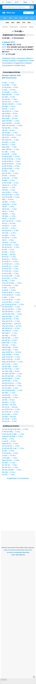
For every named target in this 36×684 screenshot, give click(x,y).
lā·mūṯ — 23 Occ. (9, 176)
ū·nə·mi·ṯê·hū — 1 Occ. (11, 300)
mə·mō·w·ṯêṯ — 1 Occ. (11, 197)
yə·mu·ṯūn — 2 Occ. (10, 414)
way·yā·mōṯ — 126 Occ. (11, 324)
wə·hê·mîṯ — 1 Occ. (10, 381)
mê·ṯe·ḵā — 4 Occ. (9, 204)
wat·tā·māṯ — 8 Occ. (10, 347)
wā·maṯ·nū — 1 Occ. (10, 331)
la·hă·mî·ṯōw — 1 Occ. (11, 168)
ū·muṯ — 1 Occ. (8, 297)
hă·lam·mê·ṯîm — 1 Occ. (12, 104)
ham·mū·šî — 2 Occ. (10, 444)
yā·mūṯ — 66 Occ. (9, 405)
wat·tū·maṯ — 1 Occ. (10, 350)
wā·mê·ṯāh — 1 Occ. (10, 338)
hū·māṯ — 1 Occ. (9, 142)
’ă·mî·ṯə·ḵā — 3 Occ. (10, 87)
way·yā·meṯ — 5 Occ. (10, 319)
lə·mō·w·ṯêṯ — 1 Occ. (10, 183)
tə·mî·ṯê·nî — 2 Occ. (10, 261)
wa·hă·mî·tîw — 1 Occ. (11, 307)
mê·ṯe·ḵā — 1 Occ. (9, 209)
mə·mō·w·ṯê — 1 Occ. (11, 195)
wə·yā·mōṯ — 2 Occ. (10, 398)
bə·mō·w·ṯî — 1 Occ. (10, 102)
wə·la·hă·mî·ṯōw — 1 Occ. (12, 390)
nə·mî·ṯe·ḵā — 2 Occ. (10, 245)
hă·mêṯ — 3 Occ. (9, 106)
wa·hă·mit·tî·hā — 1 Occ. (12, 314)
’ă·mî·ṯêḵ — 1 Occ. (9, 85)
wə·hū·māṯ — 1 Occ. (10, 388)
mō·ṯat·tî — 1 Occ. (9, 226)
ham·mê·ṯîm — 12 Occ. (11, 123)
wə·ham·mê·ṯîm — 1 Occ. (12, 374)
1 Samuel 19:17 (8, 42)
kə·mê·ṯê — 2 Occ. (9, 154)
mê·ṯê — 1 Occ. (8, 207)
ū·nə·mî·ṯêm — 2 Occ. (11, 302)
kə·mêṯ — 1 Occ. (9, 152)
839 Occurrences (9, 78)
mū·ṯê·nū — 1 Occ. (9, 238)
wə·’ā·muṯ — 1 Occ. (10, 364)
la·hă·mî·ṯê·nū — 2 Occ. (11, 164)
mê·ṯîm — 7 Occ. (9, 214)
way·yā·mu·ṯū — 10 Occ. (12, 326)
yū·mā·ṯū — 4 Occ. (9, 419)
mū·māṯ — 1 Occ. (9, 233)
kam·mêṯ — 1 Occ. (9, 147)
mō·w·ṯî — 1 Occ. (9, 228)
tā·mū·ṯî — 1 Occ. (9, 257)
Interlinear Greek (8, 58)
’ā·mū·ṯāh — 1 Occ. (10, 92)
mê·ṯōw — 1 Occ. (9, 216)
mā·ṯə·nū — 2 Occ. (9, 185)
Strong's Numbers (9, 61)
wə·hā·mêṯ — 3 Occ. (10, 366)
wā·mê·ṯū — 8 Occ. (10, 340)
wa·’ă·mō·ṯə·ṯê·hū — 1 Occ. (13, 304)
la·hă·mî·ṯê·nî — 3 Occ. (11, 161)
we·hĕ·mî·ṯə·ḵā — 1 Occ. (12, 386)
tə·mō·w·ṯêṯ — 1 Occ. (10, 273)
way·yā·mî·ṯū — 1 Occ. (11, 321)
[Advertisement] (18, 518)
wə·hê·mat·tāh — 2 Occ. (12, 376)
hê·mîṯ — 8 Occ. (8, 130)
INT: (3, 54)
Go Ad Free (3, 679)
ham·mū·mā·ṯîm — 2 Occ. (12, 125)
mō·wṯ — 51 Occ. (9, 223)
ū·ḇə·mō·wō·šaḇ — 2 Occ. (12, 436)
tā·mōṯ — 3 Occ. (8, 252)
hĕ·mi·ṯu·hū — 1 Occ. (10, 140)
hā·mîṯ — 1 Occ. (8, 109)
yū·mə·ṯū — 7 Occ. (9, 421)
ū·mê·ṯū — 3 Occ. (9, 290)
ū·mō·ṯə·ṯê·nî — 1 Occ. (11, 293)
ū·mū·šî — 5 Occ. (9, 441)
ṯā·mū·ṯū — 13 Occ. (10, 259)
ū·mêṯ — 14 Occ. (9, 288)
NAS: (4, 47)
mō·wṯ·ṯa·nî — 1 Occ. (10, 230)
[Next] (33, 310)
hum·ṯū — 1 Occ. (9, 145)
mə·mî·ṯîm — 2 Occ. (10, 192)
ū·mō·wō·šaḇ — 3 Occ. (11, 432)
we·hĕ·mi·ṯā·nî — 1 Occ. (12, 383)
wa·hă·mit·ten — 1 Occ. (11, 312)
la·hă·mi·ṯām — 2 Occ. (11, 156)
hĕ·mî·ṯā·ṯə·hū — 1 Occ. (11, 135)
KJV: (4, 49)
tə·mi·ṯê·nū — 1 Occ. (10, 266)
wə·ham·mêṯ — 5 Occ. (11, 371)
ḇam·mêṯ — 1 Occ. (9, 343)
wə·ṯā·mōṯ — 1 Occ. (10, 395)
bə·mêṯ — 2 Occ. (9, 97)
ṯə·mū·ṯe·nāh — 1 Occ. (11, 276)
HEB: (4, 45)
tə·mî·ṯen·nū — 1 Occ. (11, 264)
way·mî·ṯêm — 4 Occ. (10, 355)
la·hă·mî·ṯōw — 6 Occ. (11, 166)
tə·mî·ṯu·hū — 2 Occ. (10, 271)
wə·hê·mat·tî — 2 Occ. (11, 378)
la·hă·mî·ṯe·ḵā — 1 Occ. (11, 159)
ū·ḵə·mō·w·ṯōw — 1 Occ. (12, 283)
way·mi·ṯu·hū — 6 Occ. (11, 359)
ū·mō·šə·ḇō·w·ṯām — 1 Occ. (13, 434)
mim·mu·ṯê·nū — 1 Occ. (11, 221)
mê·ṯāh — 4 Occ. (9, 202)
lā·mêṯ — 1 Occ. (8, 171)
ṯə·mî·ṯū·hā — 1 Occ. (10, 269)
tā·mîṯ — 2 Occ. (8, 250)
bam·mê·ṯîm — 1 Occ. (11, 94)
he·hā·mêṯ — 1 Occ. (10, 128)
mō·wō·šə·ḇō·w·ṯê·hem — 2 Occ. (15, 429)
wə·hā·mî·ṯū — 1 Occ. (11, 369)
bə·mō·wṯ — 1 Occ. (10, 99)
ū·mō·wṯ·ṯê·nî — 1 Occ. (11, 295)
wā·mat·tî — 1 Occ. (10, 333)
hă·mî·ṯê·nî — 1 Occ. (10, 111)
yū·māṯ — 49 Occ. (9, 417)
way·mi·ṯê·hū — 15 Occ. (11, 352)
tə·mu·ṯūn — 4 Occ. (10, 278)
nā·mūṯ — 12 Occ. (9, 242)
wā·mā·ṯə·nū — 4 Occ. (11, 328)
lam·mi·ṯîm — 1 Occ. (10, 173)
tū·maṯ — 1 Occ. (8, 281)
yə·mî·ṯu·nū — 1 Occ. (10, 412)
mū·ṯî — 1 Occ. (8, 240)
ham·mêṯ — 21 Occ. (10, 118)
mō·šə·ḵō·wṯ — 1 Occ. (11, 446)
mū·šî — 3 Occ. (8, 439)
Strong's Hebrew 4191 (11, 75)
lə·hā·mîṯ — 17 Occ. (10, 178)
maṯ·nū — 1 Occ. (9, 188)
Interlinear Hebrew (24, 58)
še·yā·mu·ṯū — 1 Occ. (11, 247)
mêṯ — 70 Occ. (8, 199)
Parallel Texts (19, 65)
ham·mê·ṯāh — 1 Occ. (11, 121)
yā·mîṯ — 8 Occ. (8, 400)
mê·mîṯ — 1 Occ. (9, 190)
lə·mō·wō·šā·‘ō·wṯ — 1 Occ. (13, 448)
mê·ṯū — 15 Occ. (9, 219)
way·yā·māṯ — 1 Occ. (10, 316)
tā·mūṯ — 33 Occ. (9, 254)
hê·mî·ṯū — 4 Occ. (9, 137)
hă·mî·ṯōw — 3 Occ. (10, 114)
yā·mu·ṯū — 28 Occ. (10, 407)
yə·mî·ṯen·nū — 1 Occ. (11, 409)
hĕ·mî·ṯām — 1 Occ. (10, 133)
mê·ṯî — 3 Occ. (8, 211)
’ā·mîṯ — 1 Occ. (8, 83)
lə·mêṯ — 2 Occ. (8, 180)
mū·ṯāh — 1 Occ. (9, 235)
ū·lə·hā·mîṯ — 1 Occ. (10, 285)
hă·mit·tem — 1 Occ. (10, 116)
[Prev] (2, 310)
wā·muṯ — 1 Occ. (9, 345)
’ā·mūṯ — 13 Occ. (9, 90)
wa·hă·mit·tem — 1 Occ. (12, 309)
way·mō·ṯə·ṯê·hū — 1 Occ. (12, 362)
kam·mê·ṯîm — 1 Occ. (11, 149)
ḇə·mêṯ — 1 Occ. (9, 393)
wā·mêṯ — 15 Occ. (9, 335)
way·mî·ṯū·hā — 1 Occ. (11, 357)
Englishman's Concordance (18, 478)
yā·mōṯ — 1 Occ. (9, 402)
